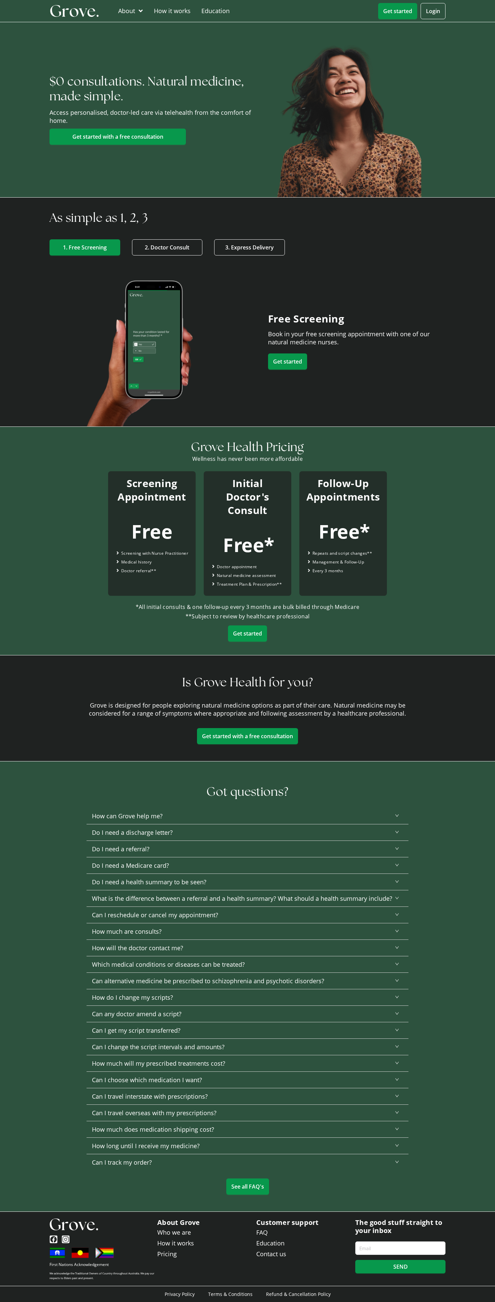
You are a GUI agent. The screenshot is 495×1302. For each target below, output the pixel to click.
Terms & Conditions (230, 1294)
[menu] (193, 11)
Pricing (167, 1254)
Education (215, 11)
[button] (247, 816)
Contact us (271, 1254)
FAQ (262, 1232)
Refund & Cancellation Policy (298, 1294)
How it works (172, 11)
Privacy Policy (180, 1294)
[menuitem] (129, 11)
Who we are (174, 1232)
